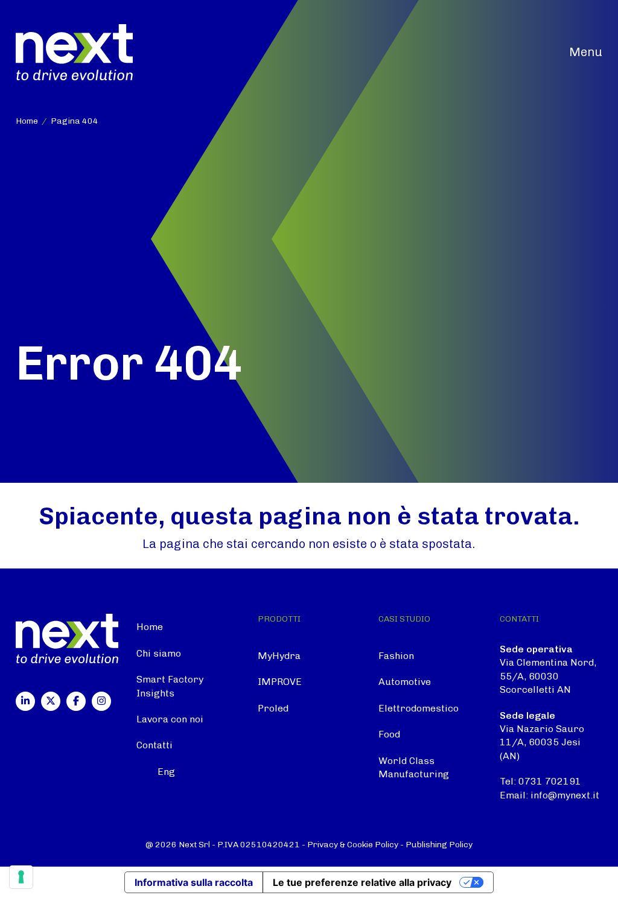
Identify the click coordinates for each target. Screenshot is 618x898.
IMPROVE (280, 681)
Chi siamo (158, 653)
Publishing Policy (439, 844)
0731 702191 (549, 781)
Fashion (396, 655)
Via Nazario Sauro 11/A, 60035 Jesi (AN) (542, 742)
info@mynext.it (564, 795)
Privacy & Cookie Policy (352, 844)
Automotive (404, 681)
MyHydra (279, 655)
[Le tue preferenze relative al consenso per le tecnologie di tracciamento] (21, 876)
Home (149, 626)
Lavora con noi (169, 719)
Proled (273, 708)
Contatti (154, 745)
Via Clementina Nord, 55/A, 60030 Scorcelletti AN (548, 676)
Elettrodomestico (418, 708)
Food (389, 734)
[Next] (74, 51)
